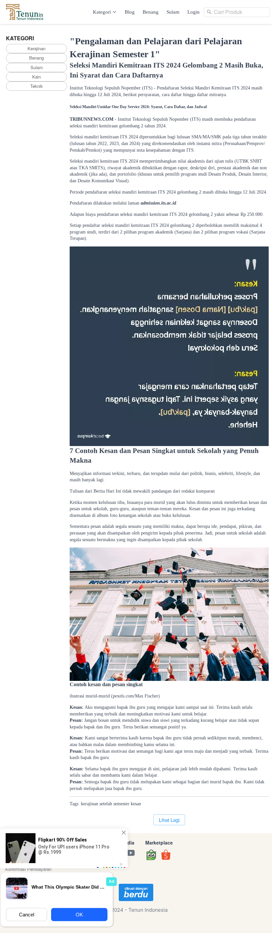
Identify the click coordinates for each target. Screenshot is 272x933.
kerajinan (89, 803)
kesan (136, 803)
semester (121, 803)
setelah (106, 803)
